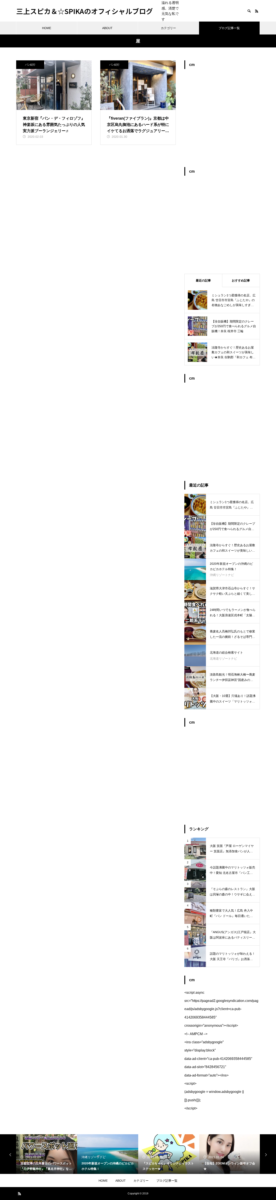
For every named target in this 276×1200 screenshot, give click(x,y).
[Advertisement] (222, 120)
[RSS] (256, 11)
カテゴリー (168, 28)
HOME (46, 28)
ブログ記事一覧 (229, 28)
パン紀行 (30, 64)
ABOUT (107, 28)
